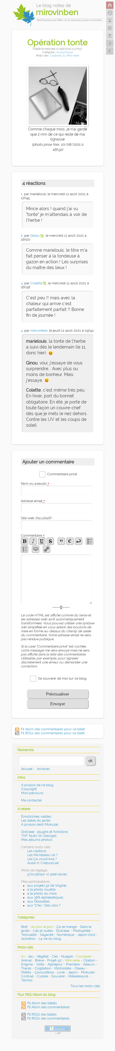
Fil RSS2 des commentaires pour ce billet (53, 733)
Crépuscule (49, 863)
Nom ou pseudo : (36, 484)
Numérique (65, 935)
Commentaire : (33, 536)
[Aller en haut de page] (109, 20)
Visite (40, 964)
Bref (24, 927)
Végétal (42, 956)
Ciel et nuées (43, 931)
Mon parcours (32, 793)
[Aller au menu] (109, 28)
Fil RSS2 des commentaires (48, 1018)
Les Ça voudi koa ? (42, 859)
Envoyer (57, 704)
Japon (73, 972)
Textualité (28, 935)
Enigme (27, 964)
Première (73, 964)
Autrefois (28, 939)
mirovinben (39, 331)
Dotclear (63, 931)
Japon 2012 (86, 935)
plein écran (58, 874)
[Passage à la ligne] (78, 541)
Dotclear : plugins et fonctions (44, 832)
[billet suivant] (109, 51)
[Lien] (46, 549)
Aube (31, 863)
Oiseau (80, 968)
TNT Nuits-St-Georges (38, 836)
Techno (27, 980)
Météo (26, 972)
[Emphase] (33, 541)
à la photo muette (41, 890)
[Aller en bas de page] (109, 35)
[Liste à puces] (89, 541)
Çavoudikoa (44, 972)
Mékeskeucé (78, 976)
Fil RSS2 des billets (41, 1014)
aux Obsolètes (38, 901)
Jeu (30, 956)
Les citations (36, 851)
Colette (36, 283)
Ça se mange (66, 927)
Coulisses (56, 55)
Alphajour (55, 964)
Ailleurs (88, 964)
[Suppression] (50, 541)
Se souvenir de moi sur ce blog (62, 679)
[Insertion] (41, 541)
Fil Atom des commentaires (48, 1007)
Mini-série (73, 55)
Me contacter (31, 800)
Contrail (27, 976)
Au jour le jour (64, 52)
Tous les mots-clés (85, 986)
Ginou (35, 236)
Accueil (27, 769)
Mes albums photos (36, 840)
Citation (89, 960)
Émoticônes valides (36, 817)
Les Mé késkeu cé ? (42, 855)
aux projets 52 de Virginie (46, 886)
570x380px (36, 874)
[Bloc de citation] (35, 549)
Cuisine (42, 976)
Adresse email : (34, 501)
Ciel (55, 956)
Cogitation (43, 968)
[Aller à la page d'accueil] (109, 5)
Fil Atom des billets (42, 1003)
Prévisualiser (57, 694)
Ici (64, 55)
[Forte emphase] (24, 541)
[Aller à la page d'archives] (109, 12)
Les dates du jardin (35, 821)
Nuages (67, 956)
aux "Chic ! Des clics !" (44, 905)
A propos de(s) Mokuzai (39, 825)
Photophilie (81, 931)
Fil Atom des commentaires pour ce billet (53, 729)
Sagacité (46, 935)
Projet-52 (54, 960)
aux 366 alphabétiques (45, 898)
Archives (43, 769)
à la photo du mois (42, 894)
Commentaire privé (62, 474)
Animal (26, 960)
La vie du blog (50, 939)
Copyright (29, 789)
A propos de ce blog (37, 785)
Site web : (37, 518)
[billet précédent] (109, 43)
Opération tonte (57, 42)
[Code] (70, 541)
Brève (39, 960)
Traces (26, 968)
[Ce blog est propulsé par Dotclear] (58, 1028)
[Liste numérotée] (24, 549)
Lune (61, 972)
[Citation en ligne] (61, 541)
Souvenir (58, 976)
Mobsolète (62, 968)
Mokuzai (87, 972)
